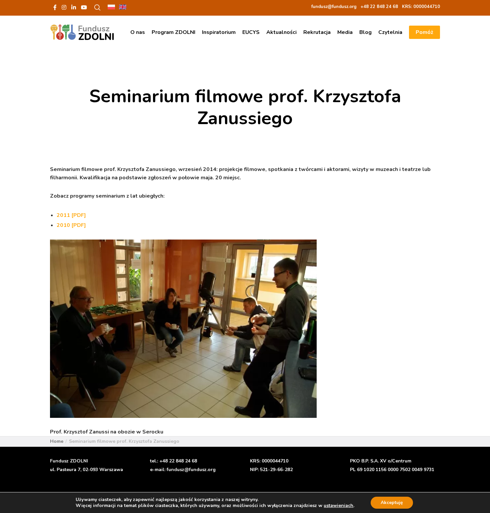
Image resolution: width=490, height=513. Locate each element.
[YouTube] (84, 7)
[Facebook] (55, 7)
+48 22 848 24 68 (178, 461)
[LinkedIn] (73, 7)
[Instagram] (64, 7)
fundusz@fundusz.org (191, 469)
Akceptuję (392, 502)
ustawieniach (338, 506)
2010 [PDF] (71, 225)
